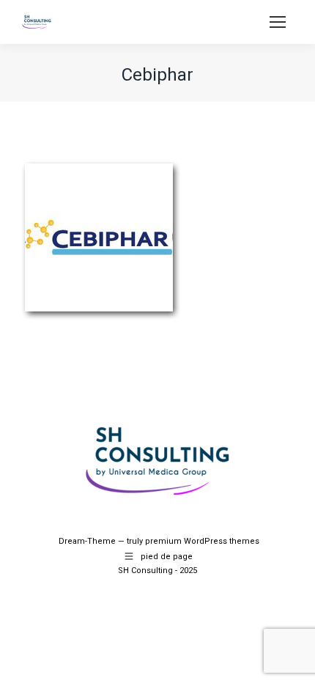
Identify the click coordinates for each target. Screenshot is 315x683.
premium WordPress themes (202, 541)
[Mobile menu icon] (277, 22)
